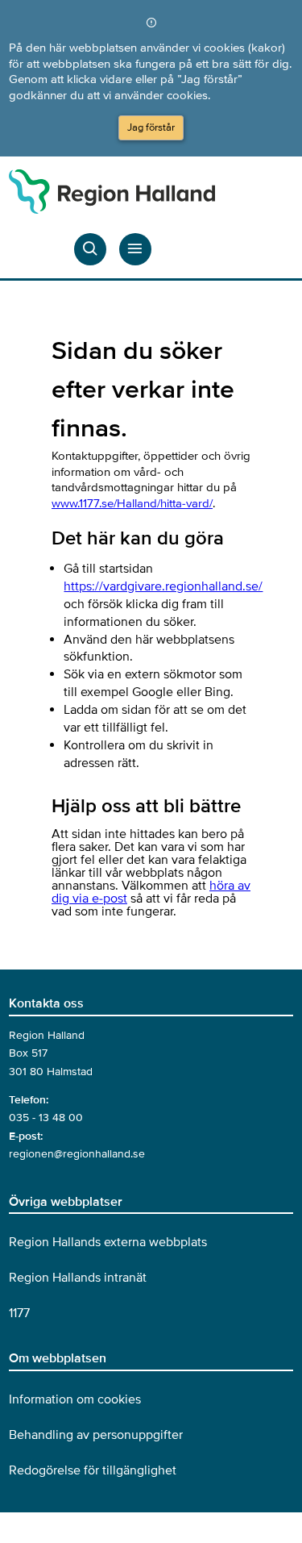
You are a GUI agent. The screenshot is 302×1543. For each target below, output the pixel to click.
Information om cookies (75, 1399)
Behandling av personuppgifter (96, 1435)
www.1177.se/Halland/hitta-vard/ (132, 503)
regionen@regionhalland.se (77, 1154)
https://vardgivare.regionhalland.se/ (163, 586)
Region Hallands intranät (78, 1278)
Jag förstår (151, 127)
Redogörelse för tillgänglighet (92, 1470)
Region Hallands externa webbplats (108, 1242)
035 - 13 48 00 (46, 1117)
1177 (19, 1313)
